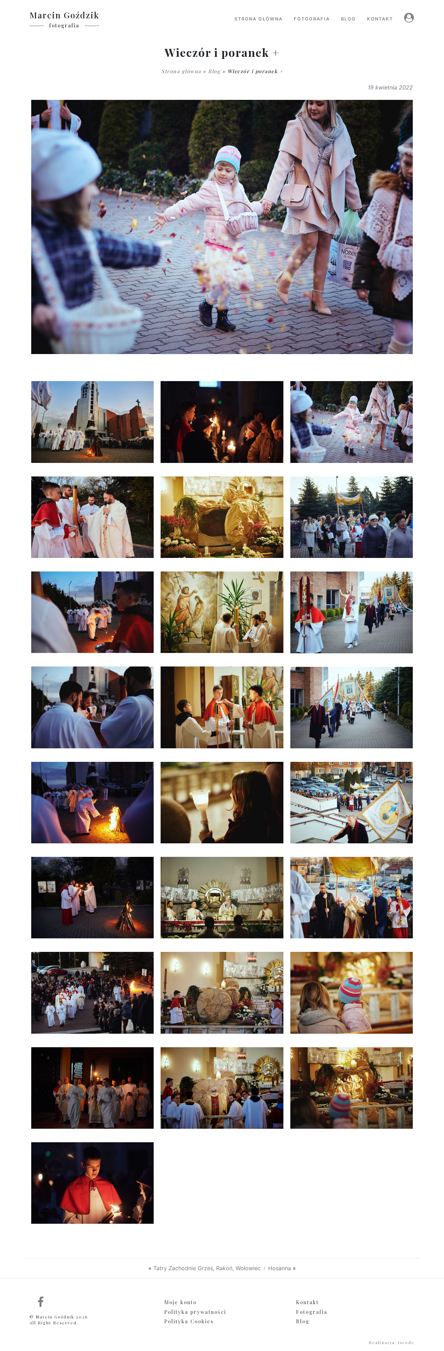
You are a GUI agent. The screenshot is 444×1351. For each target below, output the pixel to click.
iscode (406, 1342)
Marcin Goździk (64, 14)
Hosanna (279, 1268)
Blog (214, 71)
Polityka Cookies (189, 1321)
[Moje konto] (407, 17)
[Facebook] (41, 1301)
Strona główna (181, 71)
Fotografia (311, 1311)
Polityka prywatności (195, 1311)
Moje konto (180, 1302)
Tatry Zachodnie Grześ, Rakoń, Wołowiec (207, 1268)
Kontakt (307, 1302)
